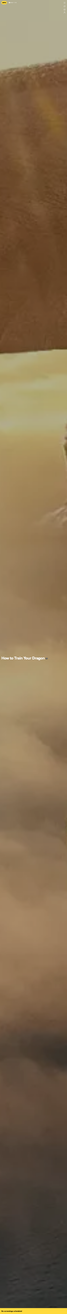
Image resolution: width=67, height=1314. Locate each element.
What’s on (13, 2)
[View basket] (65, 9)
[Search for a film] (65, 6)
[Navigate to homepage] (4, 2)
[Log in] (65, 12)
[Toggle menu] (64, 3)
